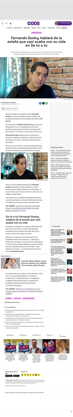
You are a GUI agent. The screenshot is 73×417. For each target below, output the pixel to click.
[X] (30, 374)
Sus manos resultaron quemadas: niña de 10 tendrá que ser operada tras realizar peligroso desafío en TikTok (23, 208)
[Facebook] (25, 374)
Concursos (51, 27)
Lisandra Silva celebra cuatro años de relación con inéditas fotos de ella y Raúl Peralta (34, 263)
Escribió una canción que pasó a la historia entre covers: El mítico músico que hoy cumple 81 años (50, 357)
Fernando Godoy (29, 298)
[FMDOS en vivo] (56, 23)
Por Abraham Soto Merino (8, 102)
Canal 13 (9, 298)
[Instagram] (28, 374)
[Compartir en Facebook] (40, 103)
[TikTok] (33, 374)
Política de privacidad (21, 392)
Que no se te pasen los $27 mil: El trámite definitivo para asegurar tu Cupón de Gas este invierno (10, 357)
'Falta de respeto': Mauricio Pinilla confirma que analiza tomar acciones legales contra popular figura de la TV (36, 358)
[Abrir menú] (2, 23)
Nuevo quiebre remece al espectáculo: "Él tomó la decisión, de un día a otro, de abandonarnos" (58, 279)
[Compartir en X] (43, 103)
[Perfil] (10, 23)
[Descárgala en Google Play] (8, 375)
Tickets (58, 27)
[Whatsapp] (38, 374)
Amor (39, 27)
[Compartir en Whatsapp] (46, 103)
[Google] (22, 374)
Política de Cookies (9, 392)
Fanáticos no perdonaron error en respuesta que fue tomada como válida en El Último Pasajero (24, 291)
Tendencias (27, 27)
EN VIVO (64, 27)
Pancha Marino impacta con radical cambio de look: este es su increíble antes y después (58, 271)
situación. (18, 285)
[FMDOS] (33, 23)
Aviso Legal (30, 392)
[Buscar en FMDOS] (6, 23)
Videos (44, 27)
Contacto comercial (38, 392)
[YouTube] (36, 374)
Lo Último (9, 27)
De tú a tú (18, 298)
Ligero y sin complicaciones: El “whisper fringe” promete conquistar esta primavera (63, 357)
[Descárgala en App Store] (16, 375)
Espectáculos (18, 27)
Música (34, 27)
